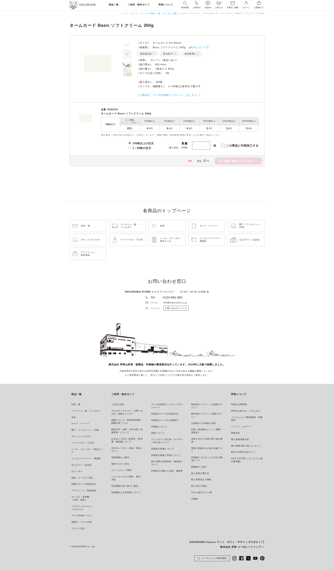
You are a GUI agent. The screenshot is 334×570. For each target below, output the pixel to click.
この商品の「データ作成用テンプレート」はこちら (167, 95)
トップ (124, 13)
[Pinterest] (262, 558)
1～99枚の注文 (142, 147)
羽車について (165, 5)
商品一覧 (114, 5)
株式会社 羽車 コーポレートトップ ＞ (242, 546)
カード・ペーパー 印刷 (143, 13)
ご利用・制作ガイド (139, 5)
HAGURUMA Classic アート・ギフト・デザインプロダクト (225, 542)
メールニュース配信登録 (214, 558)
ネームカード (211, 13)
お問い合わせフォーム (176, 308)
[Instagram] (234, 558)
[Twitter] (248, 558)
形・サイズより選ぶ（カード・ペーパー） (179, 13)
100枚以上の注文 (143, 143)
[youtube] (255, 558)
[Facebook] (241, 558)
